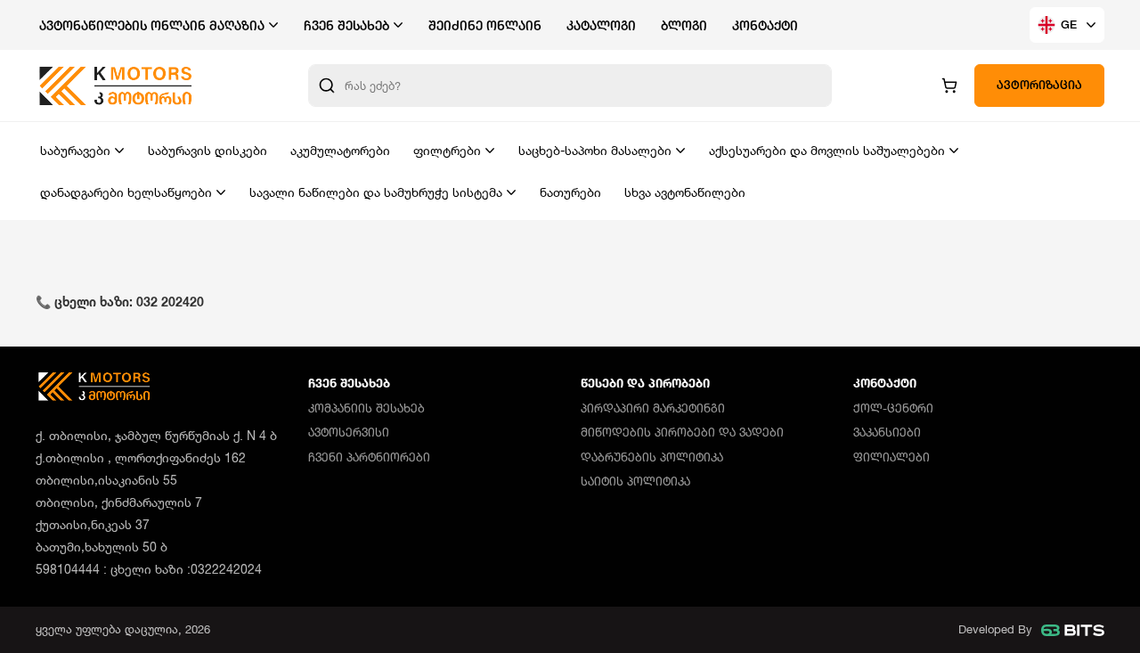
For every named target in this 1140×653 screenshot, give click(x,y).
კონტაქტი (765, 25)
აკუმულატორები (340, 150)
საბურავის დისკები (207, 150)
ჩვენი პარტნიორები (369, 457)
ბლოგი (684, 25)
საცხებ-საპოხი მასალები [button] (595, 150)
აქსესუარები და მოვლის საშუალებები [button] (827, 150)
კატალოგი (601, 25)
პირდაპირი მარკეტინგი (653, 408)
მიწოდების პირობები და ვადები (682, 432)
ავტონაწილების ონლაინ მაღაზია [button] (152, 25)
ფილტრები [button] (447, 150)
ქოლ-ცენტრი (893, 408)
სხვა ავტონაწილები (684, 192)
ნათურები (570, 192)
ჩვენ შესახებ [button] (346, 25)
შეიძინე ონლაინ (485, 25)
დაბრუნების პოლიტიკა (652, 457)
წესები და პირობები (645, 383)
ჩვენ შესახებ (349, 383)
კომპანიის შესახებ (366, 408)
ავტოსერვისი (348, 432)
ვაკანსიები (887, 432)
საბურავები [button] (75, 150)
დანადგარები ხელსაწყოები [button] (126, 192)
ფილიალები (891, 457)
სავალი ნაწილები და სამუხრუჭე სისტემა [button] (375, 192)
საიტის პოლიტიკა (635, 481)
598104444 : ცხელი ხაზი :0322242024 (149, 568)
